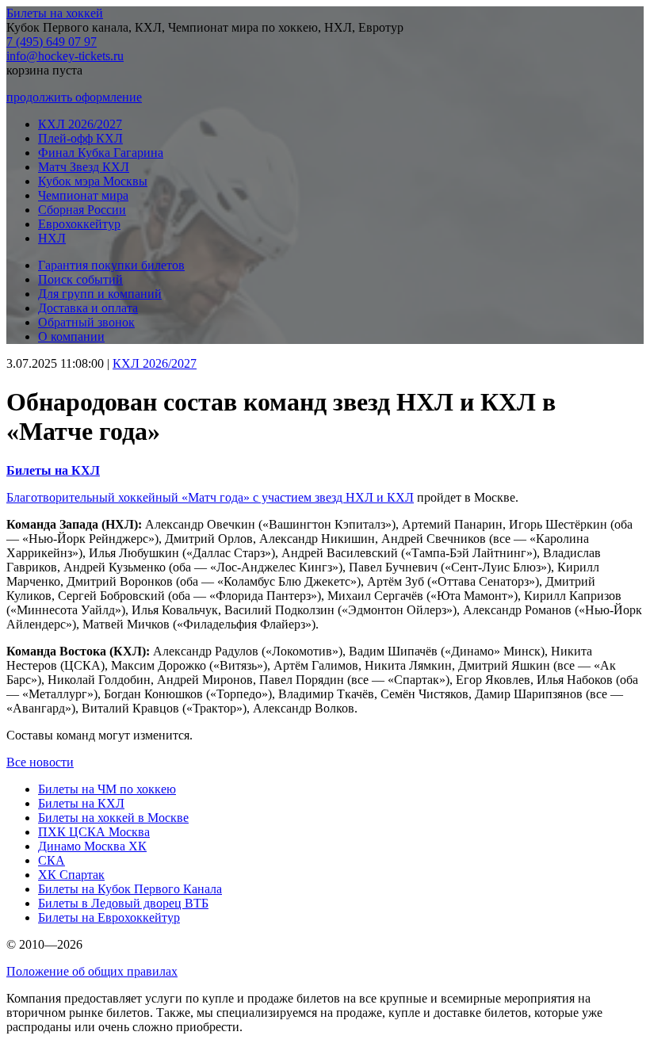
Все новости (40, 762)
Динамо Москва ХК (92, 846)
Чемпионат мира (83, 195)
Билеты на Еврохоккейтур (109, 917)
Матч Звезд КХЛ (83, 167)
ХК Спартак (71, 874)
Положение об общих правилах (92, 971)
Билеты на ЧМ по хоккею (107, 789)
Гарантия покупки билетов (111, 265)
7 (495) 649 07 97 (51, 41)
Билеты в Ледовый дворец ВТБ (123, 903)
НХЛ (52, 238)
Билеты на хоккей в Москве (113, 817)
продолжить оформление (74, 97)
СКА (51, 860)
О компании (71, 336)
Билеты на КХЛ (81, 803)
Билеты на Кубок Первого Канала (130, 889)
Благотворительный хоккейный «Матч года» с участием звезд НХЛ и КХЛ (210, 497)
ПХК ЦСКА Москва (94, 832)
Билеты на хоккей (54, 13)
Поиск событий (80, 279)
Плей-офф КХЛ (80, 138)
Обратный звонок (86, 322)
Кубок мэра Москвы (92, 181)
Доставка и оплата (88, 308)
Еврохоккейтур (79, 224)
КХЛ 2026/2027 (80, 124)
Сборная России (82, 209)
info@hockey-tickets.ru (65, 56)
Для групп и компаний (100, 293)
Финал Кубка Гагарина (100, 152)
